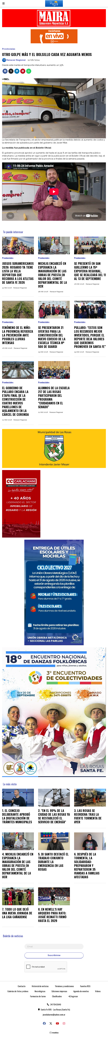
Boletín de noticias (13, 935)
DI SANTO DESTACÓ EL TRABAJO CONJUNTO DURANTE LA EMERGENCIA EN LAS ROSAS (53, 862)
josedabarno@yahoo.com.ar (54, 1014)
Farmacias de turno (38, 996)
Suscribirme (54, 955)
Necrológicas (40, 991)
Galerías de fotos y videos (17, 991)
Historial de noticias (40, 986)
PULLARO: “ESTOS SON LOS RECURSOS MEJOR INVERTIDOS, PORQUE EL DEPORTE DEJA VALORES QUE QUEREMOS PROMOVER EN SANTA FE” (90, 337)
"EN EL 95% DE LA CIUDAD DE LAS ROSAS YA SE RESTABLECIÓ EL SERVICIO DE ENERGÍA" (54, 816)
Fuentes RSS (85, 986)
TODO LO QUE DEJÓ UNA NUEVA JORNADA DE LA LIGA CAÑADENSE (17, 913)
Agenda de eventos (81, 991)
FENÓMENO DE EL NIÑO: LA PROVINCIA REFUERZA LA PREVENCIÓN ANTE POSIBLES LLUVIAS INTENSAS (17, 335)
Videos (98, 991)
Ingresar (74, 996)
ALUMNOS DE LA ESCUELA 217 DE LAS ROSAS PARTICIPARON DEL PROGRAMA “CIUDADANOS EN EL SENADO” (54, 397)
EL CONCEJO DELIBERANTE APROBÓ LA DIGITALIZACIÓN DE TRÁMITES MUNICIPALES (17, 816)
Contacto (21, 986)
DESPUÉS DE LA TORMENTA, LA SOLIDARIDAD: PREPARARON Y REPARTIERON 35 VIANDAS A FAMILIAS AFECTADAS (86, 865)
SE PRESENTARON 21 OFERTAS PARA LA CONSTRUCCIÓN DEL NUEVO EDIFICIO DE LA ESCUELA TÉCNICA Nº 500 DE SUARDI (51, 337)
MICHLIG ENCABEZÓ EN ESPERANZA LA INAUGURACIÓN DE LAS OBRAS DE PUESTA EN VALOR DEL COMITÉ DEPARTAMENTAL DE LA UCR (52, 274)
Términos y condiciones (64, 986)
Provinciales (8, 49)
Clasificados (57, 996)
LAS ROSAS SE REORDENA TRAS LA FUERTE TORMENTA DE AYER (88, 816)
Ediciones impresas (59, 991)
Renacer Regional (16, 60)
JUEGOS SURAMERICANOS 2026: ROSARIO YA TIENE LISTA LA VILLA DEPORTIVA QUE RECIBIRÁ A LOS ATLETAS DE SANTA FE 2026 (18, 273)
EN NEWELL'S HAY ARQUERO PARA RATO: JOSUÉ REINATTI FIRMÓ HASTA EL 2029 (52, 915)
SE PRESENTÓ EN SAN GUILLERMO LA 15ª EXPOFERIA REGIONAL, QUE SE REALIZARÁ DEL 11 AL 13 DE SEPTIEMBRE (90, 271)
